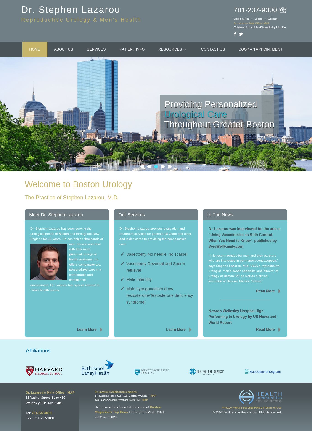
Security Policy (252, 407)
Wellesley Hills (241, 18)
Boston (258, 18)
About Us (63, 49)
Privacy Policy (231, 407)
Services (96, 49)
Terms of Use (273, 407)
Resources (170, 49)
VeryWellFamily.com (226, 246)
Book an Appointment (261, 49)
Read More (265, 291)
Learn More (87, 329)
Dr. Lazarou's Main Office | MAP (251, 23)
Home (34, 49)
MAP (70, 392)
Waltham (272, 18)
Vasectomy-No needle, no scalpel (156, 254)
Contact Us (213, 49)
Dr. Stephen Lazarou (81, 13)
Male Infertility (139, 279)
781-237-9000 (42, 413)
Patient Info (132, 49)
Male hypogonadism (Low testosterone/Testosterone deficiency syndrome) (159, 295)
